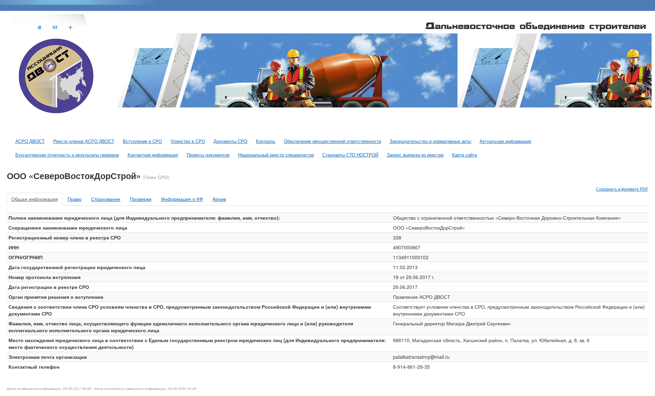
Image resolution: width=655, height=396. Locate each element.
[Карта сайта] (70, 27)
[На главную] (39, 27)
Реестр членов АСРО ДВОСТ (83, 141)
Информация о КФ (182, 199)
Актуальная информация (505, 141)
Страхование (105, 199)
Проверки (140, 199)
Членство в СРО (188, 141)
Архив (219, 199)
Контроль (265, 141)
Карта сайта (464, 155)
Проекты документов (208, 155)
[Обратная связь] (55, 27)
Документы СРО (230, 141)
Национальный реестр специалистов (276, 155)
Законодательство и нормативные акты (430, 141)
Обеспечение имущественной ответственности (332, 141)
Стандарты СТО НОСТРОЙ (350, 155)
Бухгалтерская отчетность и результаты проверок (67, 155)
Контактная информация (153, 155)
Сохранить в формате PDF (622, 189)
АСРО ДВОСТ (30, 141)
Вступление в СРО (142, 141)
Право (75, 199)
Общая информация (34, 199)
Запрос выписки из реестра (415, 155)
